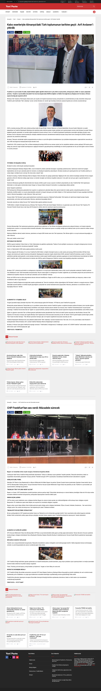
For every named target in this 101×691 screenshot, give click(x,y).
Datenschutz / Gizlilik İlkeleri (36, 671)
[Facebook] (7, 657)
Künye (30, 663)
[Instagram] (13, 657)
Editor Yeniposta (14, 87)
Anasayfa (9, 19)
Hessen (19, 19)
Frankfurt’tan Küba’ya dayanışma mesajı (60, 665)
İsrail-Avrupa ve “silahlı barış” (26, 1)
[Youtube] (17, 657)
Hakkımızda (32, 660)
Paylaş (11, 32)
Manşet (15, 402)
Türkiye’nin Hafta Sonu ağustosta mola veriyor (61, 670)
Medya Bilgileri (32, 667)
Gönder (28, 32)
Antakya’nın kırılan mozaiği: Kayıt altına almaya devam (61, 680)
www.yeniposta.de (82, 664)
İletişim (31, 675)
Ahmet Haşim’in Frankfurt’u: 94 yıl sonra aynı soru (62, 660)
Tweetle (20, 32)
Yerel (14, 19)
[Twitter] (10, 657)
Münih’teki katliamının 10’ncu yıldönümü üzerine (62, 675)
